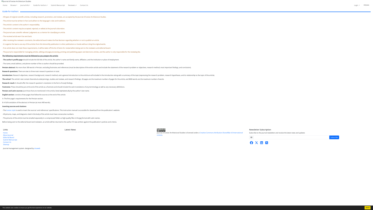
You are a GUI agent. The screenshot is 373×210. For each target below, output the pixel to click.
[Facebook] (251, 143)
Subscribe (334, 137)
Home (5, 5)
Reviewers (72, 5)
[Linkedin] (261, 143)
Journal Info (24, 5)
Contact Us (84, 5)
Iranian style (10, 110)
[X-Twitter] (256, 143)
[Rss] (266, 143)
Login (356, 5)
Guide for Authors (40, 5)
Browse (13, 5)
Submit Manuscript (58, 5)
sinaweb (37, 148)
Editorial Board (8, 137)
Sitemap (6, 144)
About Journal (8, 135)
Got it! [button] (367, 207)
